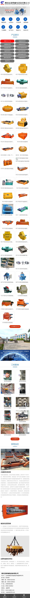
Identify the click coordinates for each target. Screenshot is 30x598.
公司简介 (11, 22)
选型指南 (26, 22)
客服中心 (18, 30)
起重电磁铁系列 (22, 54)
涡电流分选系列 (7, 54)
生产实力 (11, 30)
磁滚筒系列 (7, 51)
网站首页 (3, 22)
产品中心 (24, 596)
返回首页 (4, 596)
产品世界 (18, 22)
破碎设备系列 (7, 57)
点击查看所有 (15, 439)
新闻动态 (15, 445)
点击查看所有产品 (15, 326)
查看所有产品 (7, 41)
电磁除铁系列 (22, 41)
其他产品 (7, 61)
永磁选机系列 (7, 47)
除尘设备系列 (22, 51)
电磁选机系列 (22, 44)
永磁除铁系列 (7, 44)
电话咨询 (14, 596)
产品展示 (15, 35)
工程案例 (3, 30)
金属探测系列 (22, 57)
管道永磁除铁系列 (22, 47)
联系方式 (26, 30)
